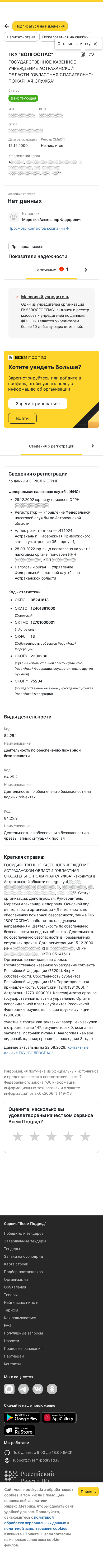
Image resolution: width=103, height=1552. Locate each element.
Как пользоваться (20, 1317)
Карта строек (16, 1264)
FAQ (7, 1325)
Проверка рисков (27, 246)
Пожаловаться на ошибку (65, 37)
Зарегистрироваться (38, 403)
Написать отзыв (21, 37)
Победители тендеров (24, 1233)
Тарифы (11, 1310)
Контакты (12, 1363)
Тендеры (12, 1248)
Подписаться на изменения (40, 26)
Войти (22, 418)
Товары (11, 1294)
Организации (16, 1279)
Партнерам (14, 1356)
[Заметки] (83, 54)
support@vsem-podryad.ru (35, 1460)
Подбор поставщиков (23, 1271)
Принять (88, 1491)
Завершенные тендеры (25, 1241)
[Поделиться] (91, 54)
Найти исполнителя (21, 1302)
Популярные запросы (23, 1333)
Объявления (15, 1287)
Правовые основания (23, 1348)
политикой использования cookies (35, 1528)
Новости (11, 1340)
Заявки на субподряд (23, 1256)
